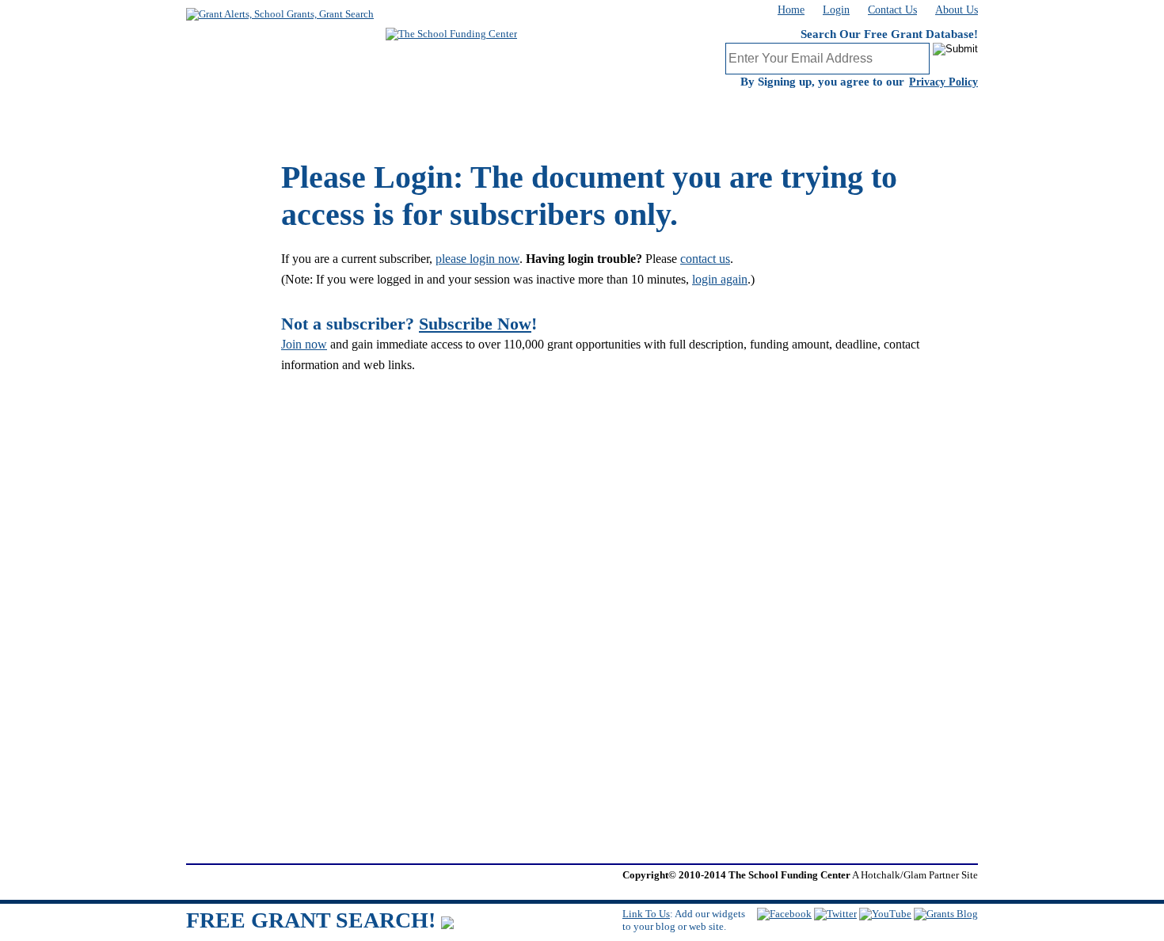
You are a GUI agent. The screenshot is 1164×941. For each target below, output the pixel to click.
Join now (304, 344)
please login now (477, 258)
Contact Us (892, 10)
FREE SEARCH (494, 115)
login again (719, 279)
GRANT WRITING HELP (701, 115)
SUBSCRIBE (289, 115)
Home (791, 10)
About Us (956, 10)
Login (836, 10)
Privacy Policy (943, 82)
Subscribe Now (475, 323)
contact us (705, 258)
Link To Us (646, 914)
